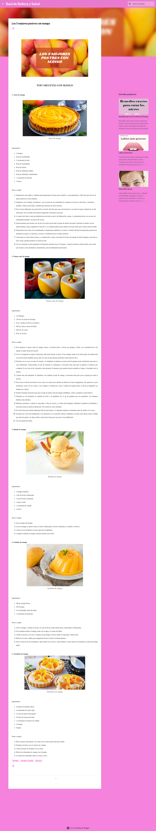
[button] (13, 28)
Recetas (39, 761)
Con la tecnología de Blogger (79, 828)
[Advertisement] (55, 807)
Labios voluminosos (125, 153)
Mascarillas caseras (125, 189)
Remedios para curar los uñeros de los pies (133, 117)
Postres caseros (27, 761)
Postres (15, 761)
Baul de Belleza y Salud (23, 4)
